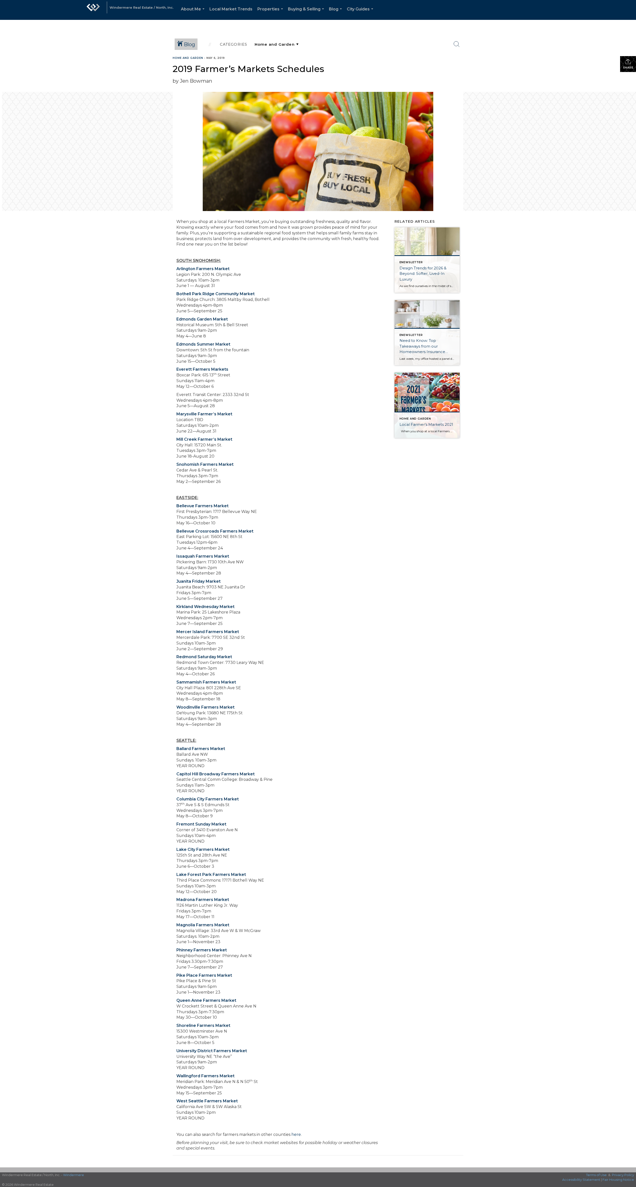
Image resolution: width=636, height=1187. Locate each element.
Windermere (73, 1175)
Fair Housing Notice (618, 1180)
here (296, 1134)
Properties (271, 13)
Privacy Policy (623, 1175)
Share (628, 67)
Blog (336, 13)
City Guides (361, 13)
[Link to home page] (93, 10)
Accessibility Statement (581, 1180)
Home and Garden (188, 58)
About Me (193, 13)
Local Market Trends (230, 9)
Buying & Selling (307, 13)
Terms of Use (596, 1175)
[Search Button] (456, 44)
